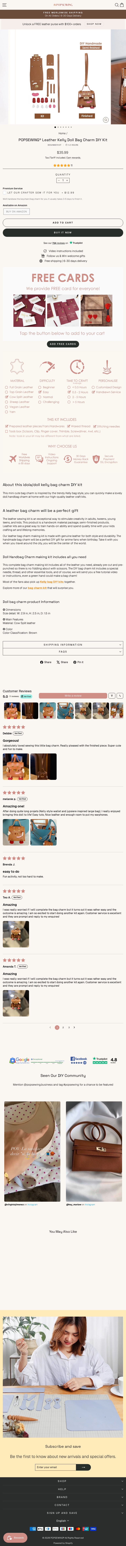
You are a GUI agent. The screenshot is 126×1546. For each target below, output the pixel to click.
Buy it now (63, 232)
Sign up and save (62, 1513)
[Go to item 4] (65, 711)
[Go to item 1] (12, 711)
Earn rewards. (73, 157)
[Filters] (111, 696)
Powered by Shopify (63, 1543)
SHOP (62, 1481)
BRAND (62, 1497)
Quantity (63, 174)
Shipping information (63, 644)
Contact (62, 1505)
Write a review (73, 695)
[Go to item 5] (83, 711)
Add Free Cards (63, 344)
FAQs (63, 651)
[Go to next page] (75, 1027)
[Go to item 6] (101, 711)
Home (62, 133)
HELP (62, 1489)
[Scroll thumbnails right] (119, 710)
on (21, 1204)
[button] (62, 165)
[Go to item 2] (30, 711)
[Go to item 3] (48, 711)
